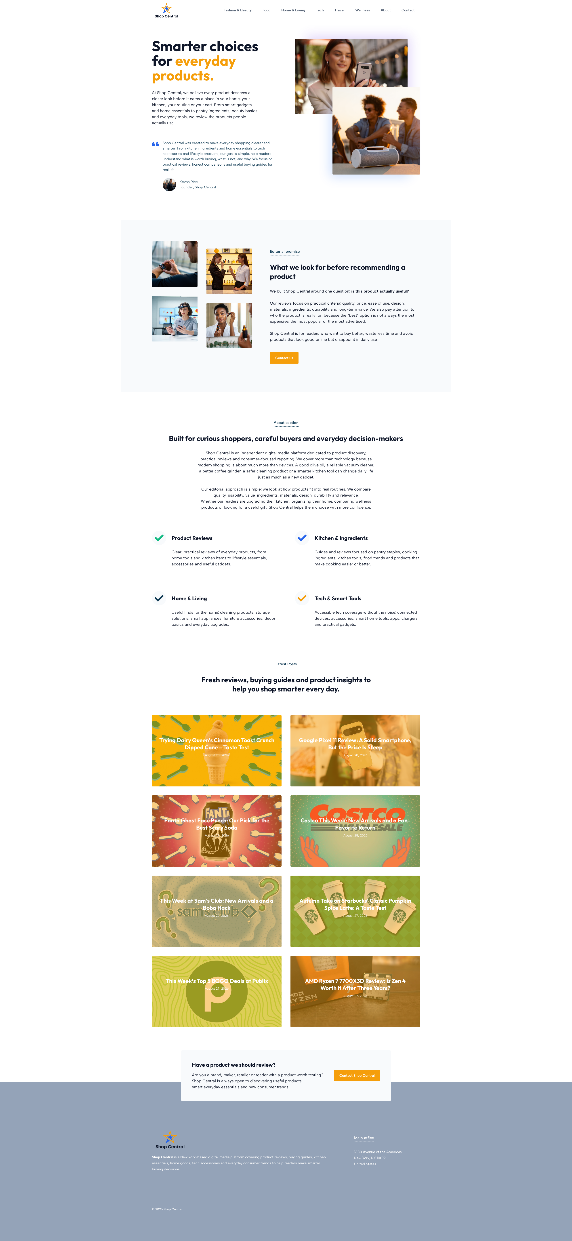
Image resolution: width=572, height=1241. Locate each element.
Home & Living (293, 10)
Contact (408, 10)
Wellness (362, 10)
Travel (339, 10)
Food (267, 10)
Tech (320, 10)
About (386, 10)
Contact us (284, 358)
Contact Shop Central (357, 1075)
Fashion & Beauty (238, 10)
